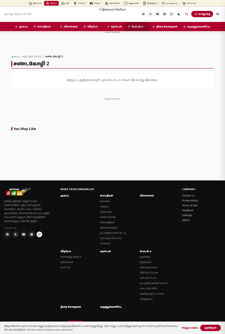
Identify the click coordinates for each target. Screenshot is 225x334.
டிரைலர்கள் (66, 262)
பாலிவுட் (104, 206)
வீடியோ (65, 251)
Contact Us (188, 195)
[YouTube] (157, 14)
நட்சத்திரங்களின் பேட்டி (113, 232)
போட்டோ (145, 251)
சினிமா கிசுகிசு (108, 217)
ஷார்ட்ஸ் (65, 267)
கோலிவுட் (105, 201)
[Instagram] (164, 14)
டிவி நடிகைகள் (148, 267)
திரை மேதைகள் (109, 227)
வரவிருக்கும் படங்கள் (152, 293)
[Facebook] (143, 14)
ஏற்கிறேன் (210, 327)
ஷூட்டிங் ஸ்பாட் (32, 56)
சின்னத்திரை (107, 222)
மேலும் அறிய (190, 327)
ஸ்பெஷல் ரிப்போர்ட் (111, 238)
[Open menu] (217, 14)
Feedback (187, 210)
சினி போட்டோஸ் (149, 272)
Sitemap (187, 215)
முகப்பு (15, 56)
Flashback (105, 243)
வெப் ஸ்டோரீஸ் (148, 288)
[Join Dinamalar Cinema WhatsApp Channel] (171, 14)
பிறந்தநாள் (146, 298)
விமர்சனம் (147, 195)
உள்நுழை (204, 13)
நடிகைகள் (146, 262)
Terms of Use (189, 205)
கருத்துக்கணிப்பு (110, 306)
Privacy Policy (190, 200)
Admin (186, 220)
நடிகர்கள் (145, 256)
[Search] (187, 14)
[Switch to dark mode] (179, 14)
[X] (150, 14)
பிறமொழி (105, 211)
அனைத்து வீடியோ (70, 256)
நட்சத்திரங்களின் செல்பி (153, 283)
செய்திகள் (106, 195)
